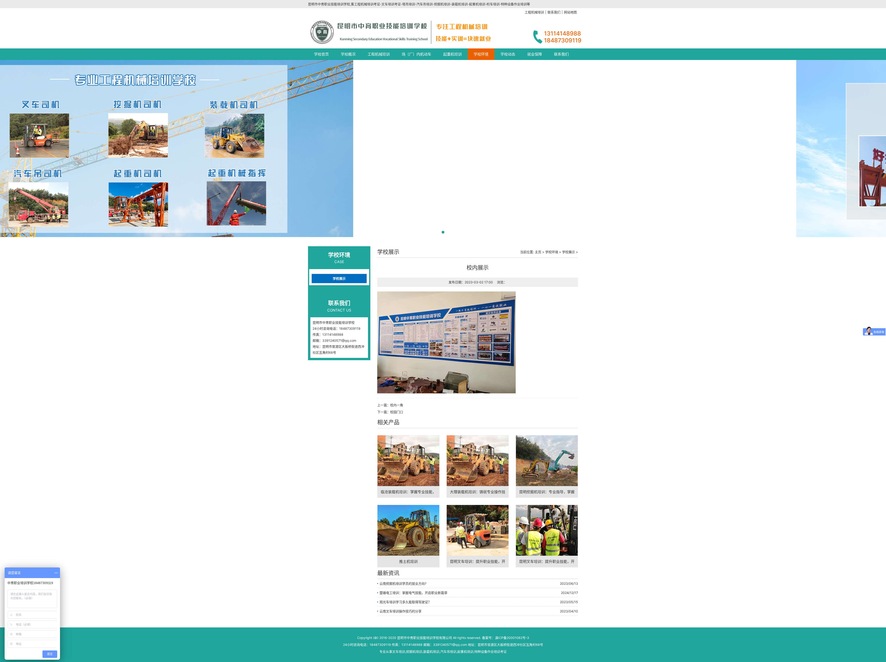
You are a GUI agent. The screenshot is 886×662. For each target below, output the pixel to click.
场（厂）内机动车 (416, 54)
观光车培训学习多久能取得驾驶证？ (405, 602)
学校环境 (481, 54)
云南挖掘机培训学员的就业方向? (403, 583)
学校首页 (321, 54)
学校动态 (507, 54)
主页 (538, 252)
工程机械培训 (379, 54)
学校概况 (348, 54)
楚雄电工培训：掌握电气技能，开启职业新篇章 (413, 593)
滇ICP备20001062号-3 (512, 638)
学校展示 (339, 278)
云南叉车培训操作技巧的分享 (401, 611)
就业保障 (534, 54)
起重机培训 (452, 54)
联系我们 (561, 54)
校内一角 (396, 405)
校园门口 (396, 412)
